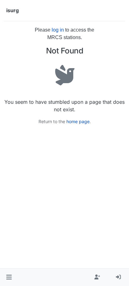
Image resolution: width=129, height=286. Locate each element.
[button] (9, 277)
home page (78, 121)
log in (58, 30)
